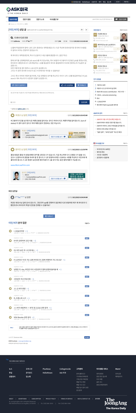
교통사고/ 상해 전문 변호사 (105, 47)
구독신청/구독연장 (82, 379)
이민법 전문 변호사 (103, 36)
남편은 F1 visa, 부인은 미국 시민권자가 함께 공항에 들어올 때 (36, 269)
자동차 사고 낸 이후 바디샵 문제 (106, 88)
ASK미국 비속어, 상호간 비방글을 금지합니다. (111, 126)
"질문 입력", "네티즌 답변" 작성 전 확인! (109, 132)
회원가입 (126, 2)
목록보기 (83, 85)
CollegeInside (65, 369)
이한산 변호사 (102, 55)
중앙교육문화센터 (102, 385)
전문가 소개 (40, 19)
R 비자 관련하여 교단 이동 (23, 240)
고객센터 (79, 369)
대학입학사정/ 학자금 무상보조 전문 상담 (18, 343)
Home (13, 24)
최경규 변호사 (102, 66)
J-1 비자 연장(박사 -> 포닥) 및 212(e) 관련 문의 (31, 307)
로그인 (117, 2)
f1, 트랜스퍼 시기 (20, 298)
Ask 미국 (63, 372)
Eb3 (98, 98)
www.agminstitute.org (24, 341)
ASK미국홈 (13, 19)
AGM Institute (12, 341)
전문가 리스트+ (124, 30)
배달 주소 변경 (80, 382)
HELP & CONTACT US (84, 399)
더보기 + (87, 223)
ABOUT (11, 399)
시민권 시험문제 (102, 155)
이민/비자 (20, 24)
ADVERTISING (22, 399)
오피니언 (29, 369)
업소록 (109, 2)
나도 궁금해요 (68, 85)
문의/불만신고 (80, 374)
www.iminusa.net (102, 41)
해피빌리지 (118, 376)
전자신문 (118, 374)
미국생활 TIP (54, 19)
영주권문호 (99, 374)
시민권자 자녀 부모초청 (22, 279)
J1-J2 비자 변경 (20, 288)
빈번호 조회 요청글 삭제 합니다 (106, 129)
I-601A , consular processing (106, 95)
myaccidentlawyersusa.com (106, 51)
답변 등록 (84, 102)
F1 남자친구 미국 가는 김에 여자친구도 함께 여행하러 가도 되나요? (38, 259)
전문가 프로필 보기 (56, 137)
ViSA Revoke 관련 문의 (22, 317)
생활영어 (12, 376)
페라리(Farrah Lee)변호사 (106, 44)
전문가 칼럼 (26, 19)
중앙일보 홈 (77, 2)
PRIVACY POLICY (51, 399)
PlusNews (47, 369)
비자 (26, 24)
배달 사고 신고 (80, 385)
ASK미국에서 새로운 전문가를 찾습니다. (109, 122)
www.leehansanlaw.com (104, 62)
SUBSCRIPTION (36, 399)
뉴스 (10, 369)
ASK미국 (94, 2)
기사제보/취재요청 (82, 376)
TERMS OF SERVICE (67, 399)
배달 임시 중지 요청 (82, 387)
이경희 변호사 (102, 34)
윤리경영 (97, 399)
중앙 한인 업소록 (101, 376)
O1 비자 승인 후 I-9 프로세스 (24, 250)
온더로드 (29, 372)
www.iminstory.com (103, 73)
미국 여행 (99, 379)
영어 (100, 2)
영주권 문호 (101, 152)
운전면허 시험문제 (103, 157)
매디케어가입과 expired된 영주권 (107, 105)
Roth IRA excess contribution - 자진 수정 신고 (112, 92)
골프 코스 (99, 382)
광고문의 (79, 390)
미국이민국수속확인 (103, 149)
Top (7, 359)
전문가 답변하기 (20, 85)
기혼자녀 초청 (101, 85)
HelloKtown (86, 2)
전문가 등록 (122, 19)
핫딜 (104, 2)
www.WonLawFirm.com (20, 165)
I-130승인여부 (19, 231)
